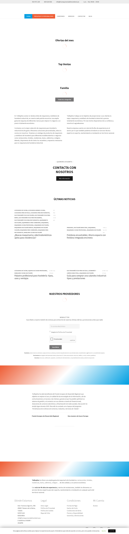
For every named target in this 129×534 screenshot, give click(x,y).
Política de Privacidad (65, 332)
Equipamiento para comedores (31, 222)
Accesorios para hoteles (22, 213)
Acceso (95, 506)
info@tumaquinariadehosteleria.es (29, 518)
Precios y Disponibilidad (75, 513)
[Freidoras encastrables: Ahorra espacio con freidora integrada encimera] (91, 221)
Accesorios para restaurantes (40, 213)
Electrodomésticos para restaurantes (26, 220)
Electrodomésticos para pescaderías (30, 217)
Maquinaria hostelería (41, 225)
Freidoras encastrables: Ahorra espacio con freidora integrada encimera (86, 236)
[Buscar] (95, 16)
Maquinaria (44, 222)
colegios (55, 483)
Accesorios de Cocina (21, 210)
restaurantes (81, 480)
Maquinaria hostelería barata (23, 227)
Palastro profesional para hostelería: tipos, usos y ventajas (33, 277)
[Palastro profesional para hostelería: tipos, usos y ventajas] (38, 262)
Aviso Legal (44, 506)
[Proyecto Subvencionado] (64, 445)
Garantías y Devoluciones (75, 516)
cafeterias (48, 483)
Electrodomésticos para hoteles (77, 270)
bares (42, 483)
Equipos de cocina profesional (37, 270)
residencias (35, 483)
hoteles (89, 480)
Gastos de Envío (72, 508)
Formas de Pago (72, 506)
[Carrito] (103, 16)
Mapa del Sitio (45, 513)
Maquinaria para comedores (28, 230)
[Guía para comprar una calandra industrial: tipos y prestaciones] (91, 262)
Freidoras (70, 227)
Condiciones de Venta (74, 511)
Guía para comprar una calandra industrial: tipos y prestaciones (87, 277)
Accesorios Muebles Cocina (36, 210)
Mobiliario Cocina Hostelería (33, 232)
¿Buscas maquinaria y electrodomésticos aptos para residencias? (33, 236)
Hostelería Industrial (81, 227)
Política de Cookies (47, 511)
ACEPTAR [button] (112, 531)
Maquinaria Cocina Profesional (24, 225)
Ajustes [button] (104, 531)
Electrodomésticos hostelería (24, 215)
